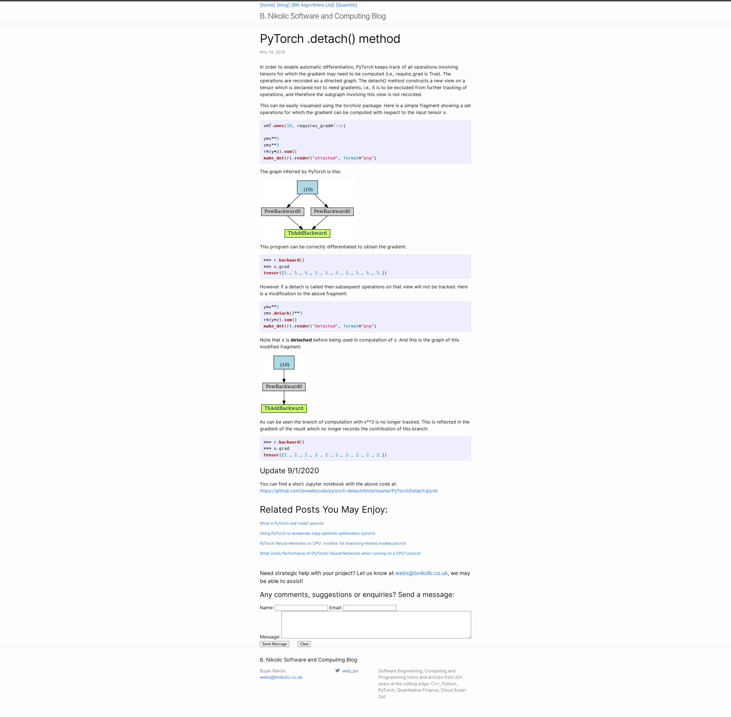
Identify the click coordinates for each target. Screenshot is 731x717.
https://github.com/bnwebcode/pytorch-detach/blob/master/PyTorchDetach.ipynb (349, 491)
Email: (336, 607)
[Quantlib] (346, 5)
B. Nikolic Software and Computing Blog (323, 15)
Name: (267, 607)
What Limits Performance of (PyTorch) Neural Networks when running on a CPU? (340, 553)
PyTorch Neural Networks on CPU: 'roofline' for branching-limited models (333, 543)
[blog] (283, 5)
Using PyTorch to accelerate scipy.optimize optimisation (317, 533)
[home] (267, 5)
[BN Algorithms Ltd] (312, 5)
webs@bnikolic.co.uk (421, 573)
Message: (270, 637)
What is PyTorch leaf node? (292, 523)
